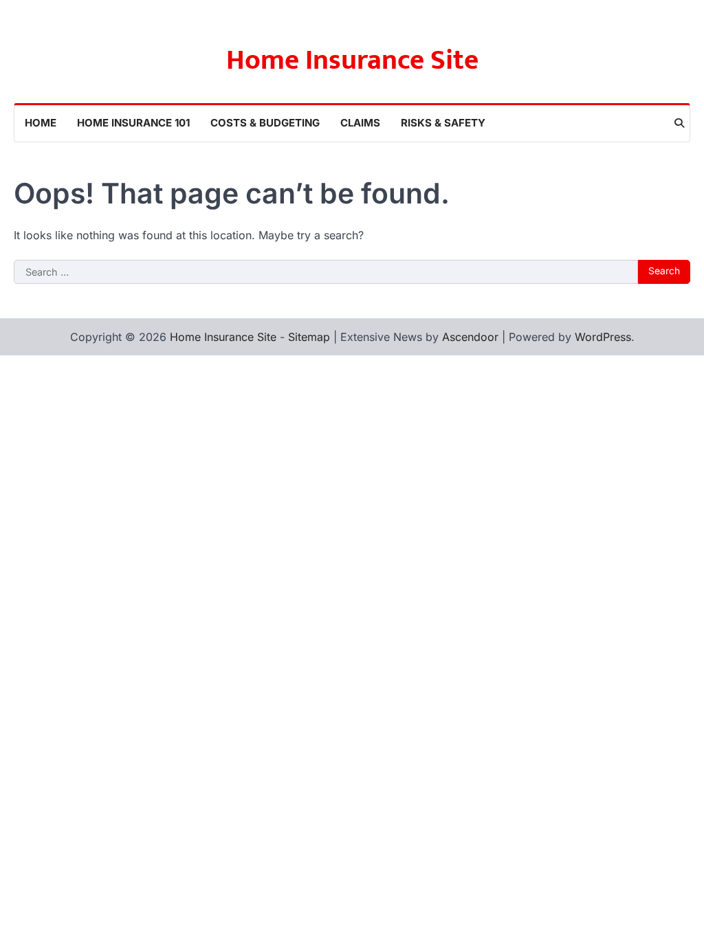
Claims (360, 122)
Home (40, 122)
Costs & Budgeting (265, 122)
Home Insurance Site (352, 60)
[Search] (679, 123)
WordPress (603, 337)
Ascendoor (470, 337)
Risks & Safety (443, 122)
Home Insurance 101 (133, 122)
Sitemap (309, 337)
